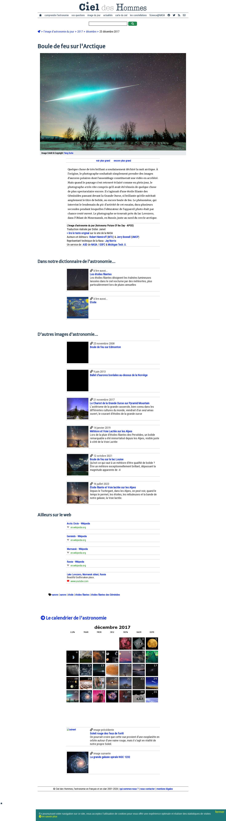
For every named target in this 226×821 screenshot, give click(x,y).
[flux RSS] (179, 15)
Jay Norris (110, 240)
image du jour (94, 15)
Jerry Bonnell (124, 236)
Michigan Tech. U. (117, 244)
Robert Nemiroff (98, 236)
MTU (110, 236)
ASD (85, 244)
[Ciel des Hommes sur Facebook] (168, 15)
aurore (55, 594)
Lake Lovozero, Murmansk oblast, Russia (86, 574)
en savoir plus (49, 816)
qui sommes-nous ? (129, 788)
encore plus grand (122, 160)
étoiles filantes (82, 594)
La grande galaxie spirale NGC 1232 (110, 757)
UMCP (135, 236)
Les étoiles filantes (101, 274)
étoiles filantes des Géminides (105, 594)
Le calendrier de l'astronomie (76, 618)
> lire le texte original (78, 233)
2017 (80, 31)
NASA (94, 244)
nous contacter (147, 788)
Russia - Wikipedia (75, 561)
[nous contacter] (184, 15)
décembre (91, 31)
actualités (108, 15)
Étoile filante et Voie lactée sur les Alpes (113, 487)
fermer (220, 811)
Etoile (93, 302)
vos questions (78, 15)
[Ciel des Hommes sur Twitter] (174, 15)
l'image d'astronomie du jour (59, 31)
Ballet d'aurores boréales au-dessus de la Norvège (119, 375)
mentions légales (165, 788)
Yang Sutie (68, 153)
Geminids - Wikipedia (77, 536)
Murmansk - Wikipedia (77, 549)
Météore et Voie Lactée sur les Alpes (111, 431)
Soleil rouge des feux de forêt (107, 733)
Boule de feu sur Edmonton (105, 347)
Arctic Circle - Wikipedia (78, 523)
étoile (70, 594)
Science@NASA (157, 15)
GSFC (102, 244)
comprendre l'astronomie (57, 15)
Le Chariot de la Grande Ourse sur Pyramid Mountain (119, 403)
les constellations (138, 15)
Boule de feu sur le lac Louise (106, 459)
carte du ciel (121, 15)
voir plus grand (102, 160)
